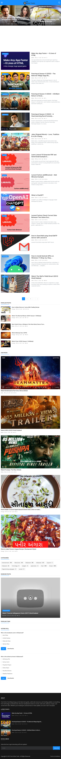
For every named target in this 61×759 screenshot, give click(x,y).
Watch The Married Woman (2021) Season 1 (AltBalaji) (26, 315)
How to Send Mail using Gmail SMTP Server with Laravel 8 (44, 237)
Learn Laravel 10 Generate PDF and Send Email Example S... (43, 156)
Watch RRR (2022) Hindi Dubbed (11, 430)
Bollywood (29, 562)
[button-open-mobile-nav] (2, 2)
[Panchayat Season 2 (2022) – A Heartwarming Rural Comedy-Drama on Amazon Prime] (15, 122)
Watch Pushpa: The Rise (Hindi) (11, 470)
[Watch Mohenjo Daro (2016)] (6, 335)
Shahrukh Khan (6, 641)
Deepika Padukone (7, 673)
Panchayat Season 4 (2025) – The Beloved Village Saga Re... (43, 74)
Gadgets (25, 566)
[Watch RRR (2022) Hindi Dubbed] (30, 412)
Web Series (19, 562)
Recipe (52, 566)
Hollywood (40, 562)
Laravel (21, 569)
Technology (15, 566)
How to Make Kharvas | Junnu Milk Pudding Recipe (25, 307)
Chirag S (8, 23)
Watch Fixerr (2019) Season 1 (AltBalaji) (22, 341)
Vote (3, 648)
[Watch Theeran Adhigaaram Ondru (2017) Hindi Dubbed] (30, 598)
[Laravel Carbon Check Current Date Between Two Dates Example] (15, 223)
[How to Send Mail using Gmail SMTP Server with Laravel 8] (15, 243)
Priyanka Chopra (7, 665)
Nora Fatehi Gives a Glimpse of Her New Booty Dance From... (28, 324)
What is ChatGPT (37, 195)
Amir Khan (5, 635)
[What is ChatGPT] (15, 203)
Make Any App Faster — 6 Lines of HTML (43, 54)
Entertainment (7, 562)
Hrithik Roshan (6, 638)
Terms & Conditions (55, 756)
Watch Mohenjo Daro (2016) (19, 332)
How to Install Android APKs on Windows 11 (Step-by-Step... (42, 257)
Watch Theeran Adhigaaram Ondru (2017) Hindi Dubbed (20, 613)
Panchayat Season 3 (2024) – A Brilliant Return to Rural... (45, 95)
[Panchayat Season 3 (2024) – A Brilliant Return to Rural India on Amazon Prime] (15, 101)
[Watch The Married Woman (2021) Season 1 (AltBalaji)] (6, 318)
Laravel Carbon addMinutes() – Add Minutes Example (44, 176)
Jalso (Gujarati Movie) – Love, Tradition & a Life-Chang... (45, 135)
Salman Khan (6, 644)
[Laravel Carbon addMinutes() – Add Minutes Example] (15, 182)
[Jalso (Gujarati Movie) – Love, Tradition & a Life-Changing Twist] (15, 142)
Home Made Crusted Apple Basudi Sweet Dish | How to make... (21, 509)
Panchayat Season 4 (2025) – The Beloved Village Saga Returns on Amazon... (45, 19)
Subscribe (56, 748)
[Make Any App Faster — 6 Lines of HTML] (15, 61)
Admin (39, 23)
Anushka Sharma (7, 670)
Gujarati (49, 562)
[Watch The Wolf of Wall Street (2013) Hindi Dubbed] (15, 284)
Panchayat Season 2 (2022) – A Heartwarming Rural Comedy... (42, 115)
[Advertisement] (30, 38)
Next (58, 15)
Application (34, 566)
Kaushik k (4, 615)
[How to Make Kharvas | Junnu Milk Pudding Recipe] (15, 15)
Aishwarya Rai (6, 659)
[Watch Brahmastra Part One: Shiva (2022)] (30, 372)
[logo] (30, 3)
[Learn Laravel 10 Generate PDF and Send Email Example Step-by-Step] (15, 162)
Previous (2, 15)
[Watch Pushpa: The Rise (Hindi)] (30, 451)
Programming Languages (9, 569)
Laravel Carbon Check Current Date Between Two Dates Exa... (44, 216)
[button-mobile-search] (59, 2)
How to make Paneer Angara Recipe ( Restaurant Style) (18, 549)
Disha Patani (6, 667)
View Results (10, 648)
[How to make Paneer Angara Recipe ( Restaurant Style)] (30, 531)
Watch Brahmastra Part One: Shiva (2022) (14, 390)
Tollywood (5, 566)
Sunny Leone (6, 662)
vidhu (32, 280)
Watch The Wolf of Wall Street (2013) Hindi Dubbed (44, 277)
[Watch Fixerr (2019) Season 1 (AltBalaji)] (6, 344)
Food (43, 566)
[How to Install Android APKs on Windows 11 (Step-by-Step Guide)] (15, 263)
